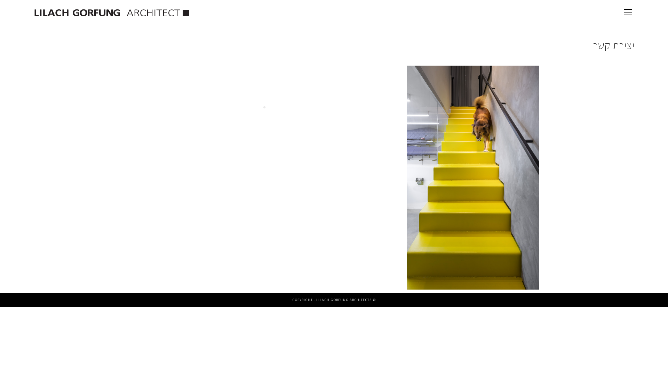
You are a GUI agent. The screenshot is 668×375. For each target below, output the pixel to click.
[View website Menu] (628, 13)
